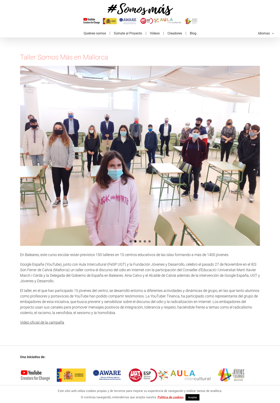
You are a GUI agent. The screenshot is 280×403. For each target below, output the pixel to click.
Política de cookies (171, 397)
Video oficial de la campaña (42, 322)
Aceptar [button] (192, 397)
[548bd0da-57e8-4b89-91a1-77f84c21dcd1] (140, 156)
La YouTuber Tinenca (163, 296)
